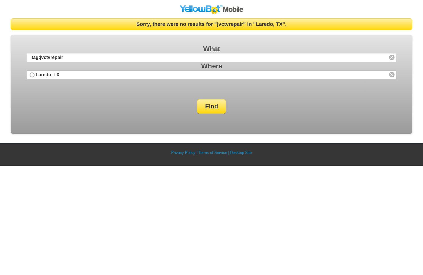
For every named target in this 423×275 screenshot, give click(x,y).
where (211, 66)
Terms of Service (213, 152)
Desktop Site (241, 152)
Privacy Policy (183, 152)
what (211, 49)
